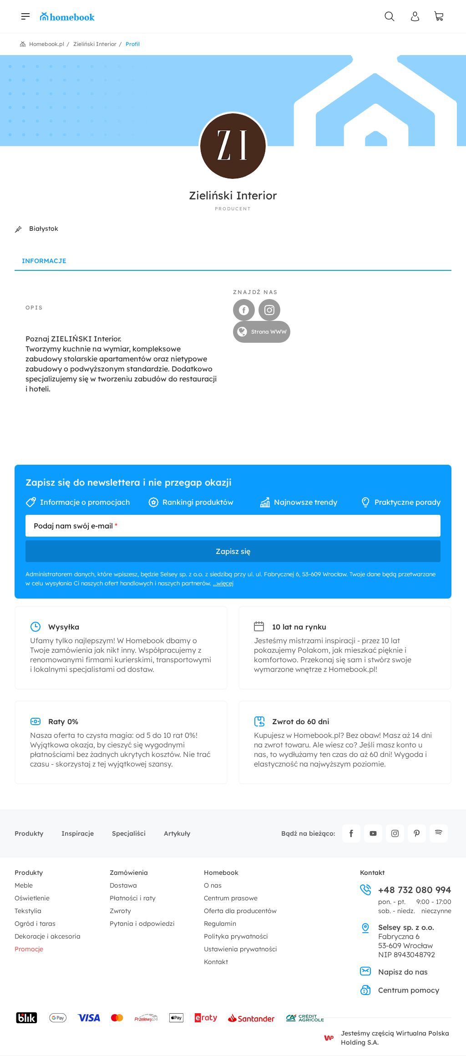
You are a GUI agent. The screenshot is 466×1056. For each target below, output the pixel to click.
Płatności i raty (133, 898)
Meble (24, 885)
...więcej (223, 583)
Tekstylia (28, 911)
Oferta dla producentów (240, 911)
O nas (213, 885)
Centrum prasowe (231, 898)
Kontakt (216, 962)
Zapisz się (233, 551)
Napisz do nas (403, 971)
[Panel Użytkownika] (415, 16)
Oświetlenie (32, 898)
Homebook (221, 872)
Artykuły (177, 833)
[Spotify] (439, 833)
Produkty (29, 833)
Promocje (29, 949)
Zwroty (120, 911)
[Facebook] (351, 833)
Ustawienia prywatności (240, 949)
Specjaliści (129, 833)
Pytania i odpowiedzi (142, 923)
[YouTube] (373, 833)
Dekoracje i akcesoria (48, 936)
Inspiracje (77, 833)
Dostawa (123, 885)
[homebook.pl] (67, 16)
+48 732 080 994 (414, 889)
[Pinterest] (417, 833)
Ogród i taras (35, 923)
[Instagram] (395, 833)
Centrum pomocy (408, 990)
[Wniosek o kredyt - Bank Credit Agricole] (305, 1017)
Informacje (44, 261)
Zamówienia (129, 872)
